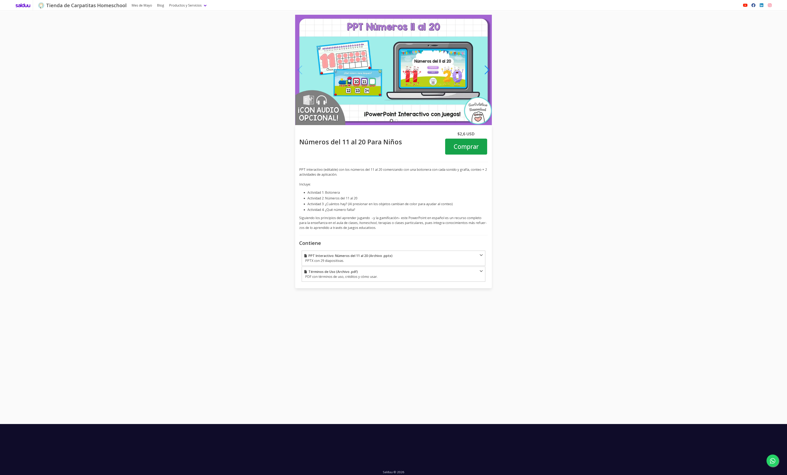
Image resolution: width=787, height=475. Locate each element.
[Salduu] (23, 5)
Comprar (466, 146)
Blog (160, 5)
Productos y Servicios (185, 5)
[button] (393, 258)
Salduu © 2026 (393, 472)
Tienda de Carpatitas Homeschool (86, 5)
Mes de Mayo (142, 5)
